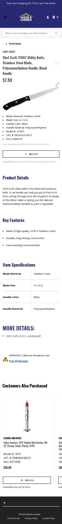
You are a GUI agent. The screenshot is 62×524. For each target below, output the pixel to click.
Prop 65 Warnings (18, 361)
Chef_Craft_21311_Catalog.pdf (23, 335)
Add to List (33, 154)
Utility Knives (15, 43)
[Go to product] (26, 415)
